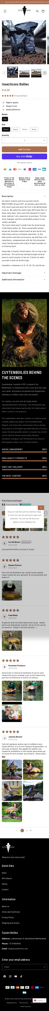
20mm (25, 130)
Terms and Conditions (11, 912)
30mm (6, 129)
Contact (5, 889)
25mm (15, 129)
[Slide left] (4, 72)
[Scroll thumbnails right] (44, 525)
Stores (5, 884)
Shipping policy (12, 1002)
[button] (5, 11)
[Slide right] (44, 72)
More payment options (24, 162)
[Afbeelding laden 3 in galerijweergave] (36, 72)
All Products (7, 878)
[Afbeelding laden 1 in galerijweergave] (12, 72)
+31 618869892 (15, 943)
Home (4, 873)
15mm (34, 129)
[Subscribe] (44, 967)
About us (5, 906)
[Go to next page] (32, 830)
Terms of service (25, 1006)
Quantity (5, 135)
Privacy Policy (8, 917)
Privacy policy (23, 1002)
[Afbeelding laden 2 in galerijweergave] (24, 72)
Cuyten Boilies (15, 999)
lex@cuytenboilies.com (18, 948)
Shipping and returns (10, 923)
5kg (5, 119)
